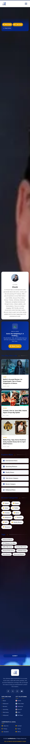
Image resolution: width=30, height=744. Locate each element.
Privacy (5, 728)
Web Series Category (12, 478)
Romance (7, 527)
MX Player (20, 715)
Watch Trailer (8, 24)
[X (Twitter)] (12, 691)
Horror (17, 512)
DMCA (19, 731)
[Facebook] (8, 691)
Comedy (7, 512)
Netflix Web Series (7, 547)
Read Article (8, 28)
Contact (19, 725)
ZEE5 (19, 712)
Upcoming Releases (11, 466)
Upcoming (5, 709)
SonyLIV (20, 709)
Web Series (6, 712)
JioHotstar (20, 706)
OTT (6, 522)
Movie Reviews (6, 554)
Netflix (19, 700)
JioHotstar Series (22, 550)
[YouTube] (22, 691)
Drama (17, 503)
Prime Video (21, 703)
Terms (19, 728)
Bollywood (5, 703)
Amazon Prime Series (8, 550)
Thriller (16, 508)
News (4, 700)
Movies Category (10, 484)
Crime (6, 508)
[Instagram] (17, 691)
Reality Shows (10, 472)
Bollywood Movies (7, 539)
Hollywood (8, 517)
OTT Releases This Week (9, 543)
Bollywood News (10, 490)
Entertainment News (11, 460)
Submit (15, 655)
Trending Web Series (21, 547)
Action (7, 503)
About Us (6, 725)
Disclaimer (6, 731)
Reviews (19, 517)
